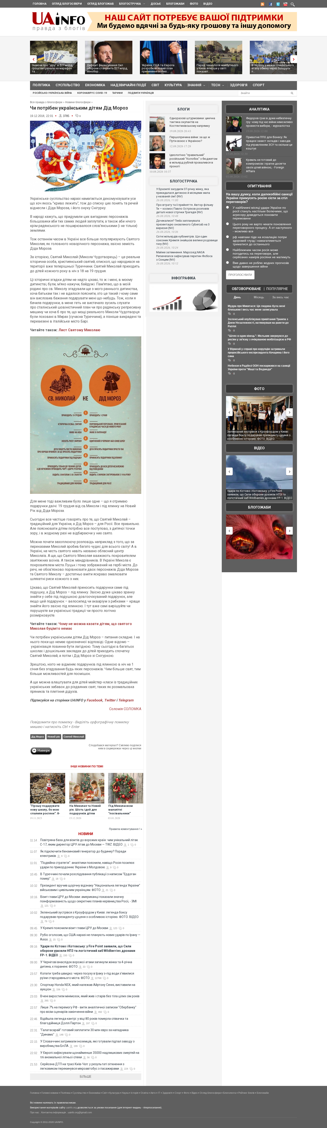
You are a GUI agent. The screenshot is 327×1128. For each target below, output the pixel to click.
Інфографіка (184, 278)
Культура (173, 85)
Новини (85, 834)
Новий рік (54, 736)
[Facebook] (269, 4)
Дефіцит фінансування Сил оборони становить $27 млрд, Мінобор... (107, 68)
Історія (134, 1092)
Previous (32, 59)
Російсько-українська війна (52, 93)
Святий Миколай (74, 736)
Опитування (259, 186)
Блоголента (229, 1092)
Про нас (34, 1112)
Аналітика (259, 109)
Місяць (259, 297)
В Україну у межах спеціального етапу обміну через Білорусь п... (273, 68)
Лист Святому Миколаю (79, 330)
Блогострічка (128, 4)
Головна (39, 3)
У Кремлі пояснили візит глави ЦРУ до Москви (74, 928)
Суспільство (68, 85)
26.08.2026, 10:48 (167, 216)
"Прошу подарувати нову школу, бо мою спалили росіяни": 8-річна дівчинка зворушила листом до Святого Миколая (46, 815)
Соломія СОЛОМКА (125, 709)
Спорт (258, 85)
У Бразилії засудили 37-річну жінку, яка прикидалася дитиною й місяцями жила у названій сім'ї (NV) (183, 192)
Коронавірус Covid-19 (92, 93)
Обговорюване (246, 289)
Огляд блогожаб (100, 3)
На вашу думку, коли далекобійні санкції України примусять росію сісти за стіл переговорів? (259, 198)
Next (294, 59)
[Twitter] (277, 4)
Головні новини (49, 1092)
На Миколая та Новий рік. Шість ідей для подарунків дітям (85, 809)
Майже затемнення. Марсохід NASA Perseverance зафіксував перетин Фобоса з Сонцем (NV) (184, 256)
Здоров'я (238, 85)
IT (159, 1092)
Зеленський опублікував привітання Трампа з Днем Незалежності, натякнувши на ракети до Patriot (258, 323)
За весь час (280, 297)
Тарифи (117, 93)
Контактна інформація (53, 1112)
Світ (155, 85)
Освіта (144, 1092)
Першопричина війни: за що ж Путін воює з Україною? (190, 139)
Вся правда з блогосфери (46, 102)
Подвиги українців (141, 93)
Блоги (184, 109)
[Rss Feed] (262, 4)
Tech (214, 86)
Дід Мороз (37, 736)
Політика (41, 85)
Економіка (95, 85)
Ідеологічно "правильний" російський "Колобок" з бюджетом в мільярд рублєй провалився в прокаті (193, 160)
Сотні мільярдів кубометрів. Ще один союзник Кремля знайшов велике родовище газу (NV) (187, 240)
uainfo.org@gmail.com (80, 1112)
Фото (194, 3)
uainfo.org (71, 1107)
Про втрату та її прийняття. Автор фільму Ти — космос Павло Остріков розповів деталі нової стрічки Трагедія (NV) (184, 208)
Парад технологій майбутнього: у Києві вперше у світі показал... (218, 68)
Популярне (277, 289)
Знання (193, 86)
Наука (125, 1092)
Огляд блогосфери (67, 3)
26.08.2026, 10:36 (167, 231)
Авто (153, 1092)
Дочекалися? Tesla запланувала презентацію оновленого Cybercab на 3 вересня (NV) (183, 224)
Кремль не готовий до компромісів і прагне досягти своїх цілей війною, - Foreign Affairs (266, 165)
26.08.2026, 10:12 (167, 263)
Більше (85, 1076)
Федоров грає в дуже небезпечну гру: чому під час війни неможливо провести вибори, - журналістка (269, 121)
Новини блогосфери (78, 102)
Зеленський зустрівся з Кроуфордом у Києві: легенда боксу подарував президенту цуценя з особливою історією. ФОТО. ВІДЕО (259, 435)
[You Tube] (284, 4)
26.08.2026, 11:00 (167, 200)
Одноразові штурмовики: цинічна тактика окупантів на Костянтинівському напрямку (192, 121)
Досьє (156, 3)
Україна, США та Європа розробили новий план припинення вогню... (158, 68)
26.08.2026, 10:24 (167, 247)
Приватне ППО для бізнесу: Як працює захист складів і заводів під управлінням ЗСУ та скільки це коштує (269, 142)
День (237, 297)
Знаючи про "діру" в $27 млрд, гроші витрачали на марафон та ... (52, 68)
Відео (207, 3)
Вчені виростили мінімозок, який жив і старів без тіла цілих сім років (89, 996)
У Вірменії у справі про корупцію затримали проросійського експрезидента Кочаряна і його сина (258, 352)
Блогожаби (175, 3)
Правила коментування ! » (125, 829)
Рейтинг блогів (246, 1092)
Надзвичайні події (128, 85)
